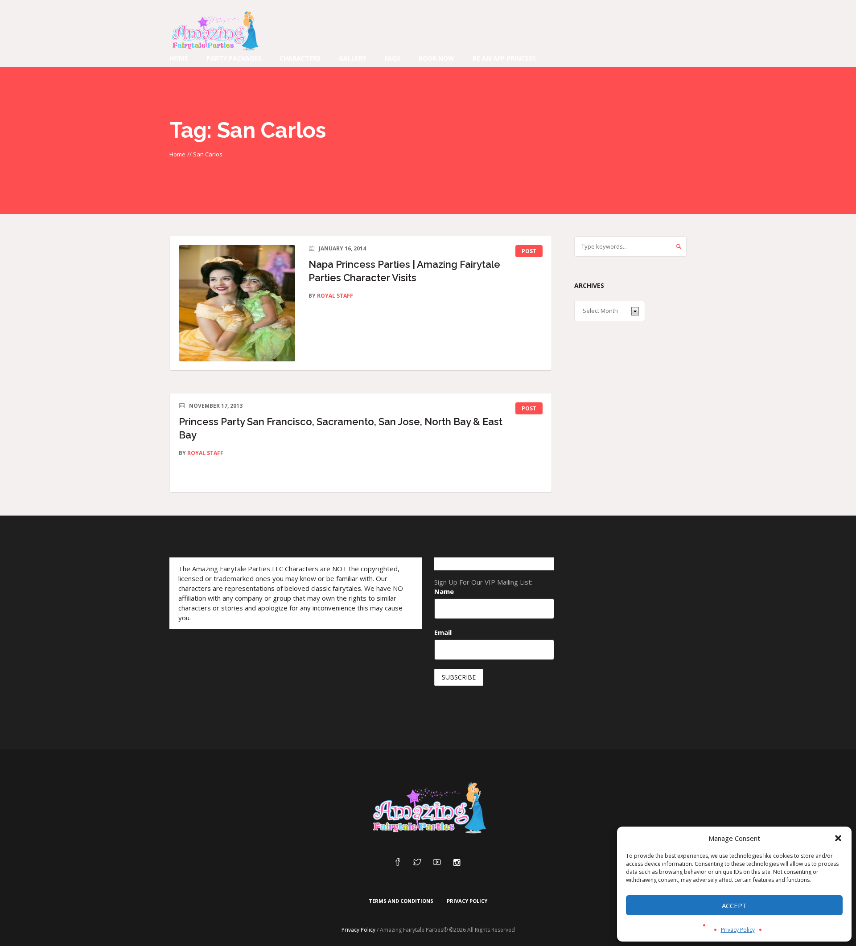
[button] (838, 838)
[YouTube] (437, 862)
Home (177, 154)
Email (443, 632)
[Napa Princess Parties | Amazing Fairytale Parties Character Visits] (237, 303)
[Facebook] (397, 862)
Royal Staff (335, 295)
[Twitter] (417, 862)
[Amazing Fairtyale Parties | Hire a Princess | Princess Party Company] (428, 808)
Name (444, 591)
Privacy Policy (738, 930)
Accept (734, 905)
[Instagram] (456, 862)
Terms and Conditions (401, 900)
